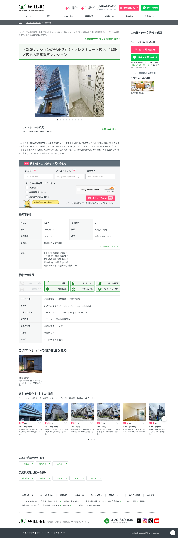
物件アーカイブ (28, 533)
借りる (29, 16)
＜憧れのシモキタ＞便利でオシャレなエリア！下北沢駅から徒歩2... (160, 431)
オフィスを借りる (29, 501)
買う (49, 16)
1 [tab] (57, 119)
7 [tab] (75, 119)
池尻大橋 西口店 (137, 93)
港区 (76, 478)
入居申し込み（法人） (72, 501)
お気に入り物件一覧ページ (140, 65)
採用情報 (144, 501)
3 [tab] (63, 119)
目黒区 (59, 478)
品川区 (93, 478)
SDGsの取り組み (94, 505)
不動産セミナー (115, 495)
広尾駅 (59, 464)
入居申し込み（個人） (50, 501)
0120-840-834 (107, 6)
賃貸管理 (89, 16)
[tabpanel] (69, 91)
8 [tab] (78, 119)
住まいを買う (96, 495)
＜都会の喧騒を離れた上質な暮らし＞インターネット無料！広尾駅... (30, 383)
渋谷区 (42, 478)
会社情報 (150, 495)
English (66, 505)
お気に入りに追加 (147, 73)
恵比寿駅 (42, 464)
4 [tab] (66, 119)
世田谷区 (25, 478)
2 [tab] (60, 119)
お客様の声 (109, 16)
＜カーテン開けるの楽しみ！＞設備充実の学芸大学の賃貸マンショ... (30, 431)
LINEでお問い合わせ (147, 57)
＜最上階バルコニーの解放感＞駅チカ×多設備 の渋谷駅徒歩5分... (82, 430)
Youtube (156, 520)
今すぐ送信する (102, 198)
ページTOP (172, 532)
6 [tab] (72, 119)
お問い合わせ (152, 8)
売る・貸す (69, 16)
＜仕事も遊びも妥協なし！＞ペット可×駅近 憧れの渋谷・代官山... (108, 431)
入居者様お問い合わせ (95, 501)
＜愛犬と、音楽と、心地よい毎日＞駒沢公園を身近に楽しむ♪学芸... (56, 431)
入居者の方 (149, 16)
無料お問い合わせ (130, 8)
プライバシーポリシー (45, 533)
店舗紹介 (129, 16)
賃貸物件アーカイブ (30, 505)
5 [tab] (69, 119)
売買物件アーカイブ (51, 505)
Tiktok (150, 520)
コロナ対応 (78, 505)
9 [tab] (81, 119)
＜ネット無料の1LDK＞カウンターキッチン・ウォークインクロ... (134, 430)
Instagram (145, 520)
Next (164, 418)
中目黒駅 (25, 464)
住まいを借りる (46, 495)
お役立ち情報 (134, 495)
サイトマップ (60, 533)
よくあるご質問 (129, 501)
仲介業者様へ (113, 501)
